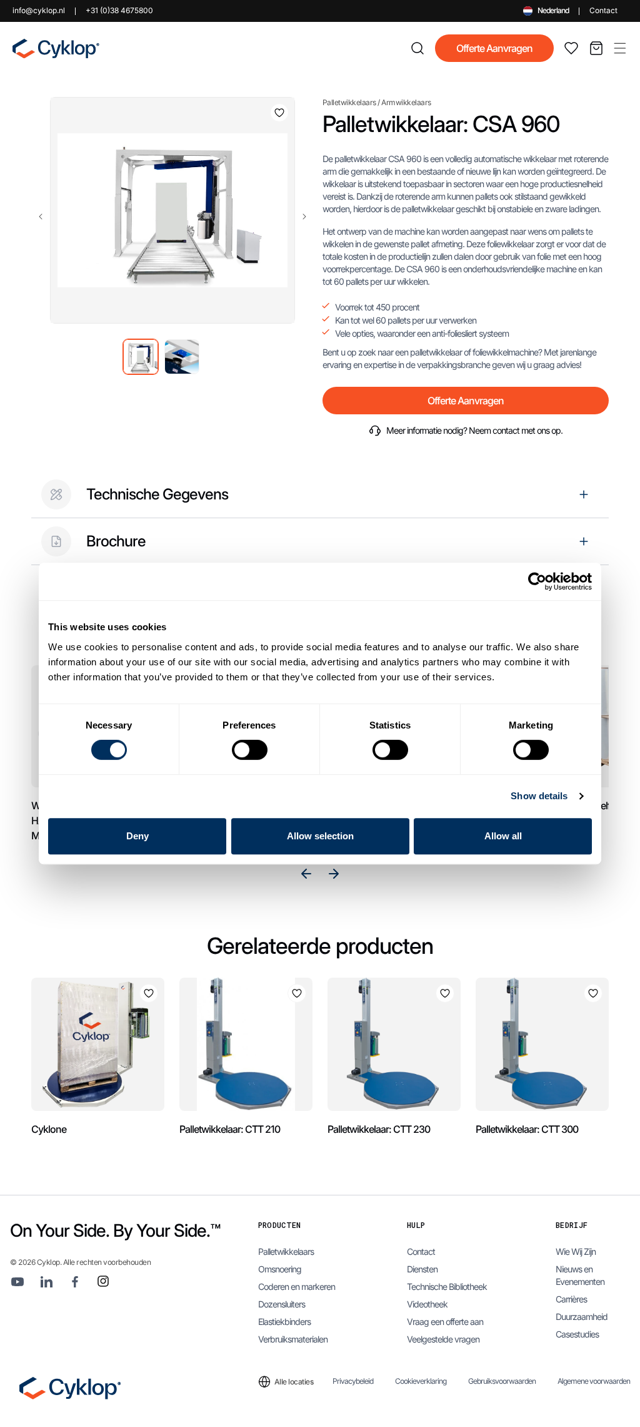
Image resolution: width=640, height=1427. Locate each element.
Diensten (422, 1269)
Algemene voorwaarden (594, 1381)
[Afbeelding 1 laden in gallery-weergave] (140, 356)
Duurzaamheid (582, 1316)
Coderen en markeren (296, 1286)
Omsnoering (279, 1269)
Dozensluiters (281, 1304)
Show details (539, 795)
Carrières (571, 1299)
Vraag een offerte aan (445, 1321)
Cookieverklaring (420, 1381)
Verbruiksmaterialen (293, 1339)
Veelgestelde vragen (443, 1339)
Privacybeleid (352, 1381)
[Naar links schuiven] (40, 216)
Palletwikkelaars (349, 102)
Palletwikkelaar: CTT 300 (527, 1129)
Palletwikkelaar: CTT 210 (229, 1129)
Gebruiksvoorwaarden (502, 1381)
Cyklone (48, 1129)
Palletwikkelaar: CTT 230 (379, 1129)
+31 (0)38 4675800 (119, 10)
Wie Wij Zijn (576, 1251)
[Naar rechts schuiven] (304, 216)
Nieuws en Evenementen (580, 1275)
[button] (620, 48)
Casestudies (577, 1334)
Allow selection (320, 836)
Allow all (503, 836)
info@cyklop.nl (38, 10)
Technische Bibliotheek (447, 1286)
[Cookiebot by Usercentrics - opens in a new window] (537, 581)
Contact (603, 10)
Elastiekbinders (284, 1321)
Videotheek (427, 1304)
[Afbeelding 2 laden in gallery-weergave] (181, 356)
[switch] (250, 750)
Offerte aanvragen (494, 48)
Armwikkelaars (406, 102)
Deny (137, 836)
